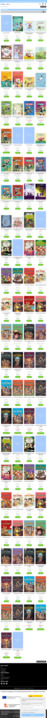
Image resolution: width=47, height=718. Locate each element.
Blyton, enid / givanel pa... (18, 343)
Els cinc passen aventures (6, 341)
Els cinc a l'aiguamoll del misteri (18, 509)
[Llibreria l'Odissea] (4, 3)
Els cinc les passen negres (18, 341)
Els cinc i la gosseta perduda (17, 88)
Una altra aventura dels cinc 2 (40, 397)
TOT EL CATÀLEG (3, 668)
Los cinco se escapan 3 (29, 369)
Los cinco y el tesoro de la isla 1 (6, 397)
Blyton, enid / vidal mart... (41, 343)
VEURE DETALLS (29, 124)
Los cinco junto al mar (6, 537)
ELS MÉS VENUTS (3, 671)
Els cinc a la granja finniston (29, 481)
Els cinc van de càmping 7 (40, 341)
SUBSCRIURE (33, 715)
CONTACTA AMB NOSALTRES (5, 677)
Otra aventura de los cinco (40, 369)
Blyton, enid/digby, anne (6, 175)
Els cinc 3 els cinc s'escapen (29, 425)
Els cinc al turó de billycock (6, 509)
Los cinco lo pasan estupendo (18, 537)
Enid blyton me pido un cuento (29, 60)
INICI (1, 667)
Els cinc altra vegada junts (18, 481)
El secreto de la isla (18, 32)
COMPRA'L (6, 40)
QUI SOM (2, 674)
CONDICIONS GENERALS (5, 678)
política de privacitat (35, 710)
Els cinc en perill (40, 481)
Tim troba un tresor (6, 88)
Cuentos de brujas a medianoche (6, 60)
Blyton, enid (6, 35)
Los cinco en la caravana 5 (18, 397)
